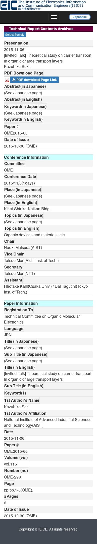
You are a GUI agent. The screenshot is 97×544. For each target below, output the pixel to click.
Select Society (14, 34)
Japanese (80, 16)
